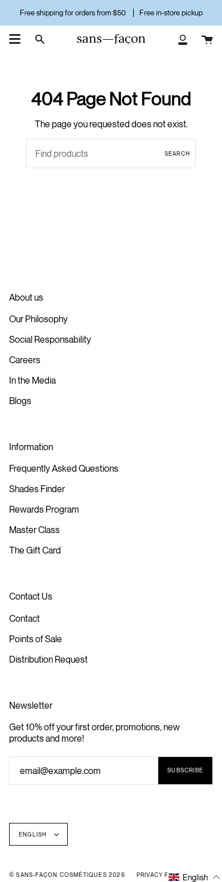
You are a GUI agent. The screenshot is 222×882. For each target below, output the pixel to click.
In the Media (32, 380)
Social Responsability (50, 339)
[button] (194, 876)
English (34, 834)
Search (177, 153)
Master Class (34, 529)
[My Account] (183, 39)
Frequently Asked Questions (63, 468)
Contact (24, 618)
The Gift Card (35, 550)
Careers (24, 359)
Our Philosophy (38, 318)
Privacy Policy (163, 874)
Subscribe (185, 770)
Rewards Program (44, 509)
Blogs (20, 400)
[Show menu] (14, 39)
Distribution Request (48, 659)
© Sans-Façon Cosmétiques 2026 (67, 874)
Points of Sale (35, 638)
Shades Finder (37, 488)
